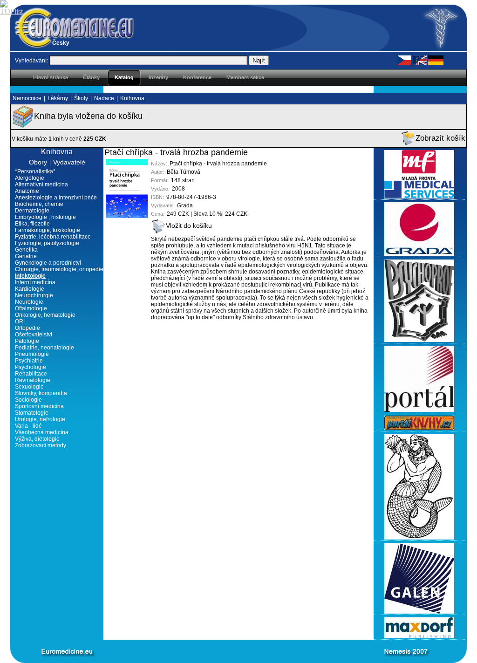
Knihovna (132, 98)
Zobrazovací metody (40, 445)
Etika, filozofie (32, 223)
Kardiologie (29, 289)
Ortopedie (27, 328)
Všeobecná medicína (41, 432)
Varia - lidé (28, 426)
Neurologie (29, 302)
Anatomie (27, 191)
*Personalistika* (35, 171)
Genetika (26, 249)
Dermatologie (32, 210)
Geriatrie (26, 256)
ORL (21, 321)
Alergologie (29, 178)
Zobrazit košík (440, 138)
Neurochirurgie (34, 295)
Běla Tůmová (183, 172)
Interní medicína (35, 282)
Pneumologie (32, 354)
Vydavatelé (69, 162)
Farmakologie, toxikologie (47, 230)
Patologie (27, 341)
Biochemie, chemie (39, 204)
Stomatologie (31, 413)
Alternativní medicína (41, 184)
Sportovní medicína (39, 406)
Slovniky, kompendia (41, 393)
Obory (38, 162)
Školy (81, 98)
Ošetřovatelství (33, 334)
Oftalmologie (31, 308)
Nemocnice (27, 98)
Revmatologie (32, 380)
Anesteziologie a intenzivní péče (56, 197)
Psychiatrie (29, 360)
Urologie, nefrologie (40, 419)
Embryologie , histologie (45, 217)
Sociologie (28, 399)
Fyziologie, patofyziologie (47, 243)
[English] (420, 59)
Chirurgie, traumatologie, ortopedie (59, 269)
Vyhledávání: (31, 60)
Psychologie (30, 367)
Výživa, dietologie (37, 439)
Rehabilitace (31, 373)
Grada (185, 205)
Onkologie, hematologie (45, 315)
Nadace (104, 98)
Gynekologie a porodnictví (48, 263)
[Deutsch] (435, 59)
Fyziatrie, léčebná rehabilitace (53, 236)
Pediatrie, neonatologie (44, 347)
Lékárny (58, 98)
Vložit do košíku (189, 225)
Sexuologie (29, 386)
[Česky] (404, 59)
